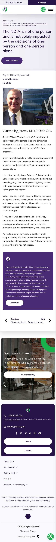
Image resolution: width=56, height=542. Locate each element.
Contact (42, 2)
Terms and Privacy (28, 531)
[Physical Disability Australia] (5, 9)
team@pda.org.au (16, 426)
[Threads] (30, 433)
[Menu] (50, 9)
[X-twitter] (25, 433)
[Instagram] (21, 433)
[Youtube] (39, 433)
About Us (8, 461)
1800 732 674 (15, 2)
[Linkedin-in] (35, 433)
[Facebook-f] (16, 433)
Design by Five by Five (26, 536)
